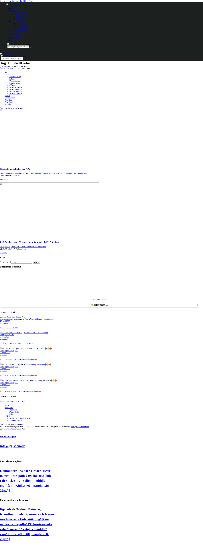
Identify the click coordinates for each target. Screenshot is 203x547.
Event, (2, 319)
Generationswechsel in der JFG (15, 169)
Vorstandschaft (48, 173)
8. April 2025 (5, 353)
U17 (16, 351)
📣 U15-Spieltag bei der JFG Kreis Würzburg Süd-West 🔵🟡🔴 (18, 375)
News (27, 173)
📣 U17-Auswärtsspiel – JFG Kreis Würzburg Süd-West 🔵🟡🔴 (18, 359)
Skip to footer (28, 1)
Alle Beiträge (8, 66)
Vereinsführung (36, 173)
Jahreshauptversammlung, (15, 319)
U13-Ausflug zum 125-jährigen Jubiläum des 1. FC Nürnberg (29, 242)
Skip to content (5, 1)
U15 (16, 367)
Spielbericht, (10, 351)
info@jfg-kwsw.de (12, 446)
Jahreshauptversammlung (14, 173)
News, (27, 319)
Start (1, 66)
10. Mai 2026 (58, 173)
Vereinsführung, (36, 319)
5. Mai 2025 (18, 247)
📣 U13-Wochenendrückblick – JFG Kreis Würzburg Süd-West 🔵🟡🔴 (20, 391)
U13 (12, 247)
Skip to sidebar (17, 1)
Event (2, 173)
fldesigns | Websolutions (80, 427)
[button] (74, 173)
